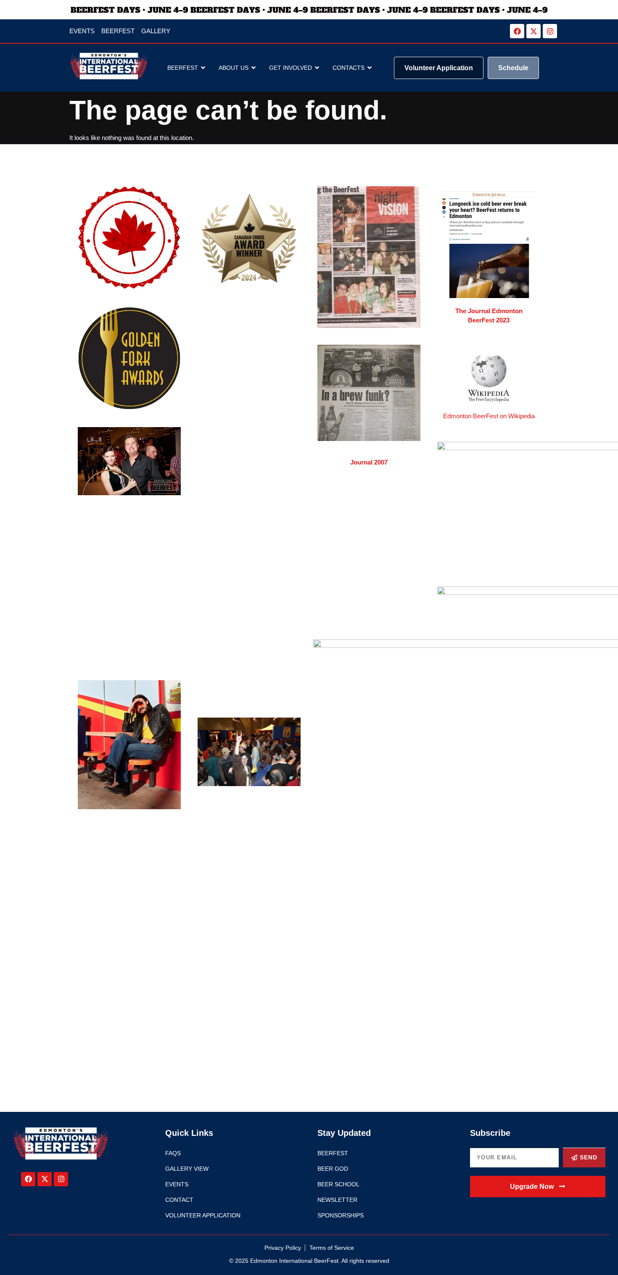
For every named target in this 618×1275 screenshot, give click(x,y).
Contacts (348, 67)
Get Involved (290, 67)
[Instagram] (550, 31)
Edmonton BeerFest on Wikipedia (489, 416)
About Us (233, 67)
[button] (538, 1186)
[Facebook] (517, 31)
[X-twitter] (533, 31)
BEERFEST (182, 67)
